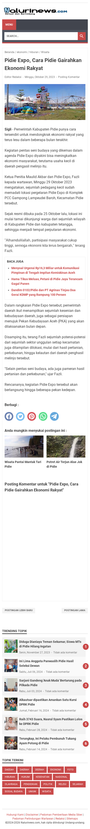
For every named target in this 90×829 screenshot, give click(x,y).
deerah (39, 769)
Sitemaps (72, 818)
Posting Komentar (69, 77)
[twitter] (20, 416)
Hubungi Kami (15, 814)
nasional (61, 777)
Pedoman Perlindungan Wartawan (33, 818)
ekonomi (55, 769)
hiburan (10, 777)
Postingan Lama (74, 610)
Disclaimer (32, 814)
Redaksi (60, 818)
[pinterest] (31, 416)
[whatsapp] (43, 416)
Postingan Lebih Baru (19, 610)
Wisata (46, 791)
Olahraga (11, 784)
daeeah (9, 769)
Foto (70, 769)
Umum (32, 791)
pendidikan (30, 784)
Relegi (62, 784)
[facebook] (9, 416)
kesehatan (42, 777)
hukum (25, 777)
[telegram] (54, 416)
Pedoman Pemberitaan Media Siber (61, 814)
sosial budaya (13, 791)
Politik (47, 784)
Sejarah (78, 784)
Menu (9, 24)
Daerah (24, 769)
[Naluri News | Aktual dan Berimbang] (35, 11)
